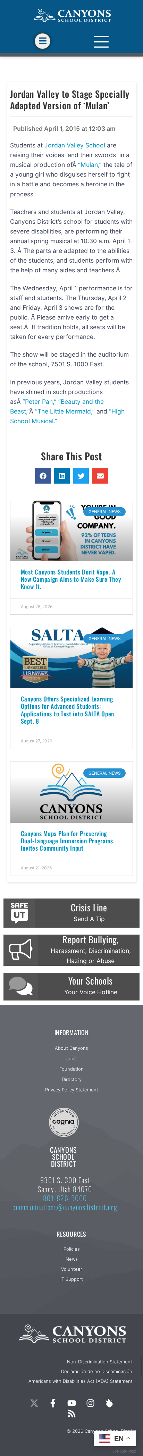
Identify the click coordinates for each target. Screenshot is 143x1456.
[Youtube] (71, 1403)
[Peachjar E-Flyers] (109, 1403)
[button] (43, 476)
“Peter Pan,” (40, 401)
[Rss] (71, 1413)
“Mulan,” (90, 164)
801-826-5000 (65, 1198)
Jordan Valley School (75, 145)
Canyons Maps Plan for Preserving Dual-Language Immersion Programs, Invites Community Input (68, 840)
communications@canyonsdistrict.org (64, 1207)
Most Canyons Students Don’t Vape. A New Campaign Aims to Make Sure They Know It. (71, 579)
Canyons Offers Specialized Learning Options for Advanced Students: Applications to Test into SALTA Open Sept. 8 (67, 709)
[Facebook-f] (53, 1403)
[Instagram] (90, 1403)
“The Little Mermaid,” (65, 411)
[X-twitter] (34, 1403)
